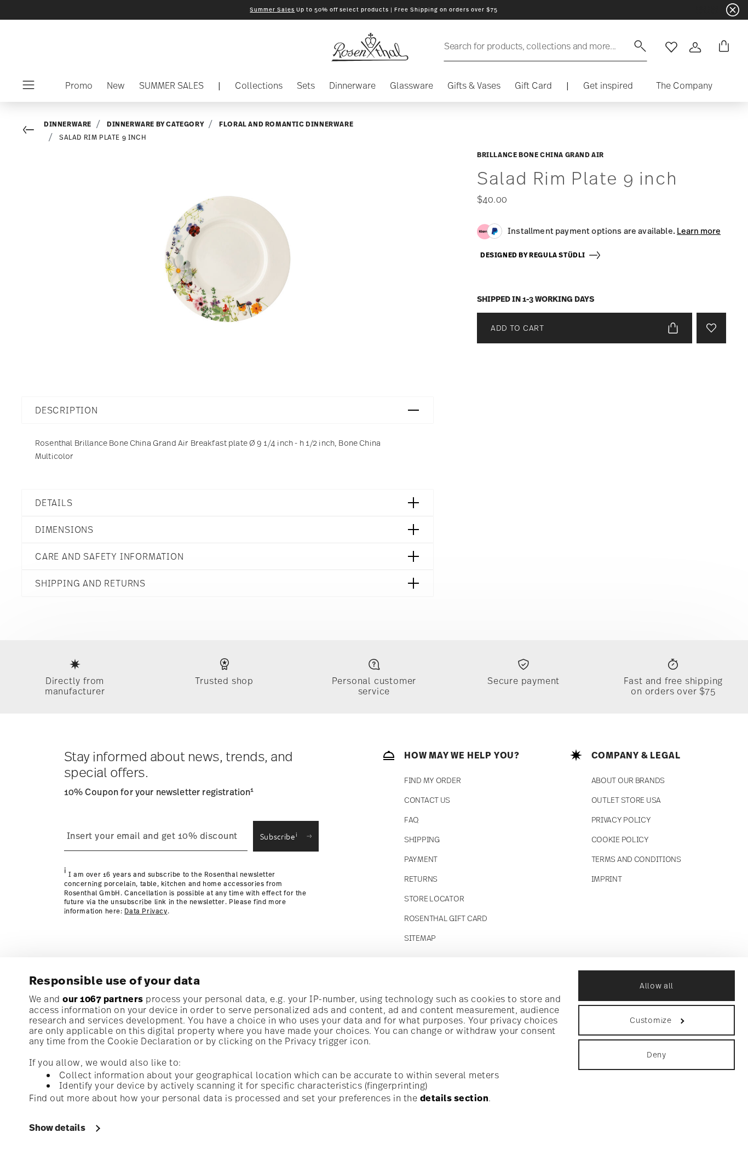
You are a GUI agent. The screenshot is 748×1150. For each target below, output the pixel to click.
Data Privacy (145, 911)
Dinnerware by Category (155, 124)
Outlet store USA (626, 800)
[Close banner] (732, 9)
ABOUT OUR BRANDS (628, 780)
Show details (57, 1128)
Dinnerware (67, 124)
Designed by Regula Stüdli (534, 255)
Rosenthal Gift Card (445, 918)
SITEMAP (420, 938)
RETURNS (421, 878)
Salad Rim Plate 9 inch (102, 137)
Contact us (427, 800)
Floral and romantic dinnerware (286, 124)
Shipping (422, 839)
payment (421, 859)
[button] (259, 88)
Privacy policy (621, 819)
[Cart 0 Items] (722, 47)
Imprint (606, 878)
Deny (656, 1054)
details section (454, 1098)
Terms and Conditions (636, 859)
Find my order (432, 780)
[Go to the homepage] (369, 47)
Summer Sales (272, 9)
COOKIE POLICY (620, 839)
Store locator (434, 898)
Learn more (699, 230)
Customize (650, 1020)
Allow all (657, 985)
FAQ (411, 819)
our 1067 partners (102, 999)
